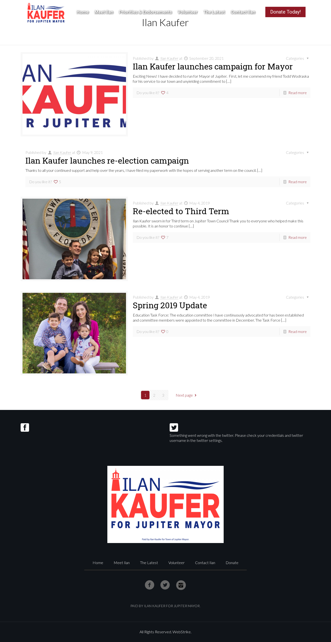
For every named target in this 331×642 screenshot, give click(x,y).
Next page (184, 395)
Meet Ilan (122, 562)
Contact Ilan (205, 562)
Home (98, 562)
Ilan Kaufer (169, 58)
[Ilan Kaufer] (45, 12)
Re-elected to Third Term (181, 210)
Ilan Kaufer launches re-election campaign (107, 160)
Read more (297, 92)
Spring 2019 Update (170, 305)
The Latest (149, 562)
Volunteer (176, 562)
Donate (232, 562)
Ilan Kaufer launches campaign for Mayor (213, 66)
